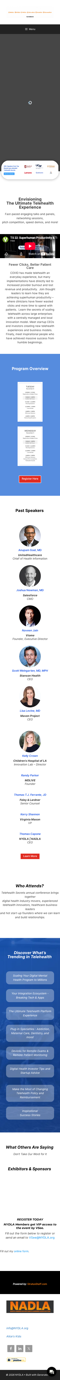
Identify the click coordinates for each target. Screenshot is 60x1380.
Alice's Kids (13, 1336)
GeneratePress (45, 1374)
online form (21, 1251)
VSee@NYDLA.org (42, 1237)
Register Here (30, 478)
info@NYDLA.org (17, 1328)
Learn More (30, 855)
